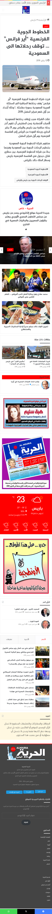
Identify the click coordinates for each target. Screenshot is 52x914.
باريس (33, 20)
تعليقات (9, 639)
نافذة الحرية (46, 860)
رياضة (48, 856)
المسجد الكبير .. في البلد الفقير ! (26, 609)
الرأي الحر (47, 881)
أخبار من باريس (45, 885)
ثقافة (48, 896)
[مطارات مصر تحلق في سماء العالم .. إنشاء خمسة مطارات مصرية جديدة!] (42, 702)
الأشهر (43, 639)
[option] (26, 250)
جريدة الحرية (42, 213)
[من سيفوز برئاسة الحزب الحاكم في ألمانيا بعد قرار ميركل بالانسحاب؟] (42, 663)
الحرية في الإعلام (14, 792)
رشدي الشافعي (35, 385)
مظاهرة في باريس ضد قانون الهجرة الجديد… (30, 254)
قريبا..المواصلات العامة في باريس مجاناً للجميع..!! (40, 362)
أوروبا (48, 845)
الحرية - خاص (26, 208)
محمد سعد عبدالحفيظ (31, 612)
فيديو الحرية (46, 877)
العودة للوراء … (33, 621)
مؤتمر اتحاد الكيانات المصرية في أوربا (25, 381)
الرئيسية (42, 20)
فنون (48, 900)
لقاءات (48, 888)
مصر (49, 841)
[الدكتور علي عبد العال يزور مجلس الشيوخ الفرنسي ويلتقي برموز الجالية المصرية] (42, 651)
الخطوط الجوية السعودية (37, 169)
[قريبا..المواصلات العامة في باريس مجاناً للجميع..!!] (38, 352)
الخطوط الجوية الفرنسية (37, 175)
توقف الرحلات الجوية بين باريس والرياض (32, 180)
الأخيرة (26, 639)
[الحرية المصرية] (26, 10)
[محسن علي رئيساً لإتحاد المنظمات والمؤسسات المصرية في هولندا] (42, 690)
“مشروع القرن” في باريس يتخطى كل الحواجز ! (15, 362)
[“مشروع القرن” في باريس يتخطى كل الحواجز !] (13, 352)
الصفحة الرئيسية (45, 837)
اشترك (26, 822)
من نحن (40, 791)
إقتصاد (48, 852)
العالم (48, 848)
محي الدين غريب (32, 624)
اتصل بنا (28, 792)
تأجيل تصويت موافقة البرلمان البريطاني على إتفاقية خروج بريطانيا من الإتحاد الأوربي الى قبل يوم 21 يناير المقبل (18, 676)
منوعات (48, 892)
